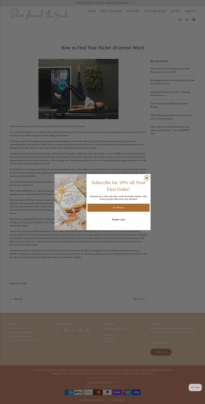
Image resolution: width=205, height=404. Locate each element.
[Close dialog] (146, 177)
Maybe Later (118, 219)
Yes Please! (118, 207)
